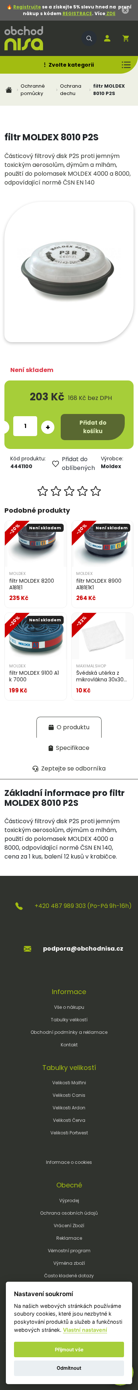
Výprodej (69, 1200)
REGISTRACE (77, 13)
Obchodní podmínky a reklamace (69, 1032)
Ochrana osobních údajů (69, 1213)
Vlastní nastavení (85, 1330)
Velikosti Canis (69, 1095)
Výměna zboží (69, 1263)
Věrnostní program (69, 1250)
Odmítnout (69, 1368)
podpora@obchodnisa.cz (83, 948)
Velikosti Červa (69, 1120)
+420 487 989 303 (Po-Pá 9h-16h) (83, 906)
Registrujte (27, 7)
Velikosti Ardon (69, 1108)
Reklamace (69, 1238)
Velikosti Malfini (69, 1083)
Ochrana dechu (70, 90)
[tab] (69, 727)
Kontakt (69, 1045)
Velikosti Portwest (69, 1133)
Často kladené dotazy (69, 1276)
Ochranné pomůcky (33, 90)
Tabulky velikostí (69, 1020)
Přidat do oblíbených (78, 463)
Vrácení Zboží (69, 1225)
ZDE (110, 13)
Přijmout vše (69, 1349)
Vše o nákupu (69, 1007)
